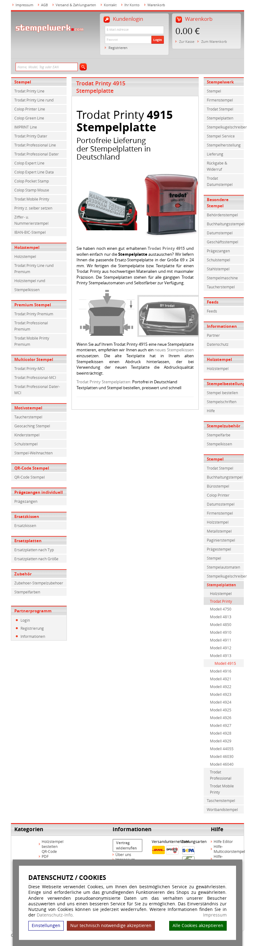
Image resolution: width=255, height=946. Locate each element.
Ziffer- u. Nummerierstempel (31, 220)
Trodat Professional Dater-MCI (37, 389)
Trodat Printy (221, 601)
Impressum (215, 915)
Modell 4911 (220, 639)
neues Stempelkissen (174, 350)
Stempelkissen (26, 289)
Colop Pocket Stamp (31, 180)
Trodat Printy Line (29, 90)
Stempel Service (221, 135)
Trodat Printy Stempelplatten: (103, 382)
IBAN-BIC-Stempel (30, 232)
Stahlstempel (218, 268)
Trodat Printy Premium (33, 313)
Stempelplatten (220, 117)
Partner (213, 335)
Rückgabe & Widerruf (217, 166)
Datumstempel (220, 232)
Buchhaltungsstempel (225, 223)
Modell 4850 (220, 624)
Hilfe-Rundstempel (225, 859)
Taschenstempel (221, 800)
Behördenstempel (222, 214)
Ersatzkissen (26, 516)
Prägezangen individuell (38, 492)
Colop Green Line (29, 117)
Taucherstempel (28, 416)
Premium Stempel (32, 305)
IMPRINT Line (25, 126)
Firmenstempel (220, 99)
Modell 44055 (222, 748)
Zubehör (23, 574)
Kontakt (110, 4)
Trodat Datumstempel (220, 181)
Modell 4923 (220, 694)
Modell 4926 (220, 717)
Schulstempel (26, 443)
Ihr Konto (132, 4)
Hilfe (211, 410)
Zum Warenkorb (214, 41)
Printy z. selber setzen (33, 207)
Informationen (33, 636)
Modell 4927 (220, 725)
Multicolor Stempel (33, 359)
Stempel (22, 82)
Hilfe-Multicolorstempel (229, 849)
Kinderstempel (26, 434)
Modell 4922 (220, 686)
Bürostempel (218, 486)
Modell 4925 (220, 709)
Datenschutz (218, 344)
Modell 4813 (220, 616)
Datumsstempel (220, 504)
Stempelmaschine (222, 277)
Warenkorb (156, 4)
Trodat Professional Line (35, 144)
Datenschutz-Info (54, 915)
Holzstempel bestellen (52, 844)
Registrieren (118, 47)
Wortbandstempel (222, 809)
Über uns (123, 854)
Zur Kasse (186, 41)
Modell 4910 (220, 632)
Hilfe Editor (223, 841)
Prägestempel (219, 549)
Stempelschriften (221, 401)
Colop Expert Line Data (34, 171)
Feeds (212, 311)
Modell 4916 (220, 671)
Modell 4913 (220, 655)
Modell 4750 (220, 608)
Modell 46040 (222, 764)
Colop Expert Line (29, 162)
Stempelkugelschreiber (225, 126)
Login (157, 40)
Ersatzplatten (28, 540)
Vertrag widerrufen (126, 845)
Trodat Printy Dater (30, 135)
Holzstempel (26, 247)
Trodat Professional (220, 775)
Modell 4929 (220, 740)
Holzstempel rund (29, 280)
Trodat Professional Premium (31, 325)
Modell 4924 (220, 702)
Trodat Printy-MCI (29, 368)
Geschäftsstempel (222, 241)
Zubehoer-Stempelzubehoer (38, 582)
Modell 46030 (222, 756)
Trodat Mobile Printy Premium (31, 341)
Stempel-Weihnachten (33, 452)
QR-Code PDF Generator (51, 856)
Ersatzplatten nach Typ (34, 549)
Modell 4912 (220, 647)
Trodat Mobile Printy (31, 198)
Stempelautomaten (223, 567)
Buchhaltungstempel (225, 477)
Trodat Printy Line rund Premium (33, 268)
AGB (44, 4)
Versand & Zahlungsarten (76, 4)
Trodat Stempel (220, 108)
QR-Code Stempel (31, 468)
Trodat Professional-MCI (35, 377)
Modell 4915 (225, 663)
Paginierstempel (221, 540)
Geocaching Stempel (32, 425)
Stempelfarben (27, 591)
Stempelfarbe (218, 434)
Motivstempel (28, 408)
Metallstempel (219, 531)
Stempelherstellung (224, 144)
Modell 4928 (220, 733)
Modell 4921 (220, 678)
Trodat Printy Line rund (33, 99)
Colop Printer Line (29, 108)
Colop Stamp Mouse (31, 189)
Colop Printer (218, 495)
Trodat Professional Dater (36, 153)
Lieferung (215, 153)
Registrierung (32, 628)
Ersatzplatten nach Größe (36, 558)
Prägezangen (25, 501)
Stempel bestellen (222, 392)
